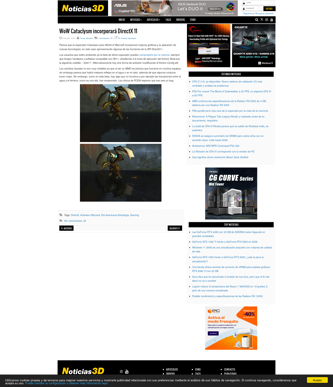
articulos (172, 369)
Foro (193, 20)
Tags (168, 20)
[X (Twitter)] (261, 20)
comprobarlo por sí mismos (154, 54)
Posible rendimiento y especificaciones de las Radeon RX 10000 (227, 296)
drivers (170, 374)
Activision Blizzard (90, 215)
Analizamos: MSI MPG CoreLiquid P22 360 (215, 145)
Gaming (134, 215)
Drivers (180, 20)
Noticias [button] (135, 20)
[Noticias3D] (82, 8)
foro (198, 369)
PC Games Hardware (127, 38)
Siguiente (173, 228)
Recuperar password (264, 13)
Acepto (317, 380)
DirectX (75, 215)
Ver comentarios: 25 (75, 220)
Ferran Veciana (86, 38)
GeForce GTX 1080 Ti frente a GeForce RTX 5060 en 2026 (225, 241)
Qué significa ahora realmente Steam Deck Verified (220, 157)
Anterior (67, 228)
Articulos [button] (153, 20)
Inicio (123, 19)
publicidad (230, 374)
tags (198, 374)
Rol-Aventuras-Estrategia (115, 215)
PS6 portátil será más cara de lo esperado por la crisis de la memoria (230, 110)
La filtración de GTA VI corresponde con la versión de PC (223, 151)
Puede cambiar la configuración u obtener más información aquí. (67, 383)
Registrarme (248, 13)
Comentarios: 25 (105, 38)
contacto (229, 369)
